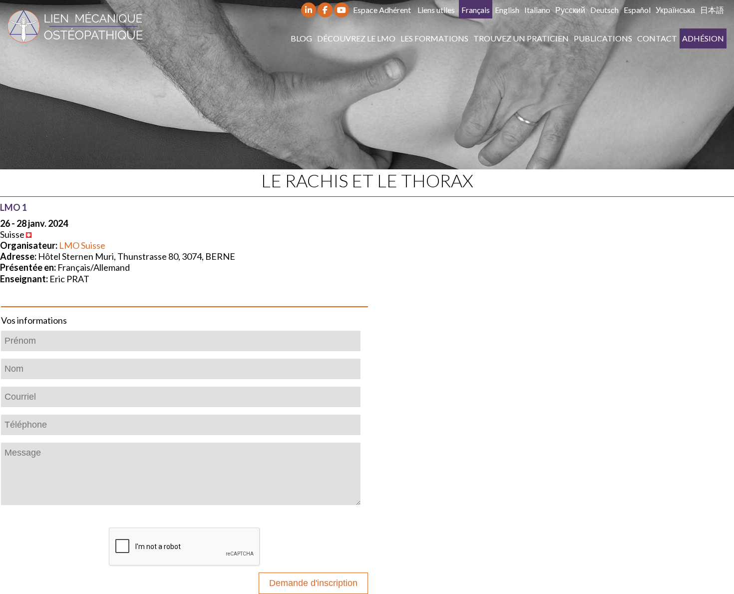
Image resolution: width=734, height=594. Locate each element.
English (507, 9)
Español (637, 9)
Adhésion (703, 38)
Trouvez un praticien (521, 38)
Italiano (537, 9)
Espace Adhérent (382, 9)
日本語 (712, 9)
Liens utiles (436, 9)
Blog (301, 38)
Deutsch (604, 9)
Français (475, 9)
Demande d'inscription (313, 583)
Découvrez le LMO (356, 38)
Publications (603, 38)
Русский (570, 9)
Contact (657, 38)
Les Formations (434, 38)
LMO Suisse (82, 245)
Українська (675, 9)
